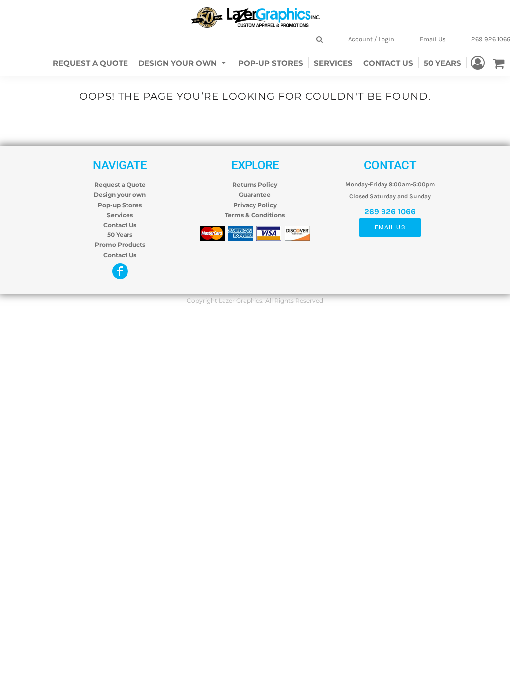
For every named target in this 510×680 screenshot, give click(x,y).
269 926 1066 (490, 39)
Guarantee (255, 194)
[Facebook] (120, 271)
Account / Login (371, 39)
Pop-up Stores (120, 205)
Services (120, 215)
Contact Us (119, 224)
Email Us (433, 39)
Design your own (120, 194)
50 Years (119, 234)
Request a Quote (120, 184)
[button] (183, 62)
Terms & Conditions (255, 215)
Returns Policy (254, 184)
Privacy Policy (255, 205)
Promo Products (120, 244)
